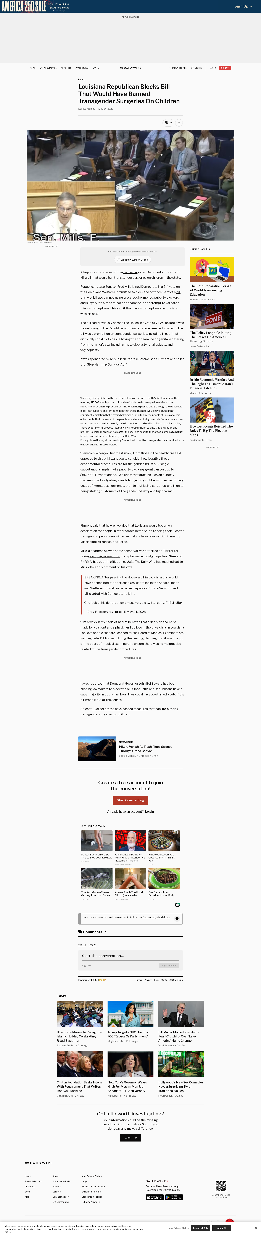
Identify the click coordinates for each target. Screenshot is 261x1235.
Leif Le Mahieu (86, 108)
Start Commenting (130, 800)
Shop (27, 1191)
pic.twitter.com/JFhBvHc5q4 (162, 603)
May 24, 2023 (136, 612)
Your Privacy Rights (92, 1176)
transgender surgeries (130, 277)
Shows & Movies (48, 67)
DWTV (96, 67)
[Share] (179, 123)
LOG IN (213, 68)
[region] (130, 1228)
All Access (66, 67)
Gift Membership (61, 1202)
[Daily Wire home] (130, 68)
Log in (149, 811)
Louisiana (130, 272)
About (56, 1176)
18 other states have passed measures (120, 709)
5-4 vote (169, 286)
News (32, 67)
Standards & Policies (92, 1196)
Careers (57, 1191)
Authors (57, 1186)
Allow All (221, 1228)
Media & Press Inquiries (93, 1186)
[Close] (256, 1228)
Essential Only (200, 1228)
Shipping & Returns (91, 1191)
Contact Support (61, 1196)
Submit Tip (131, 1138)
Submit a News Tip (91, 1202)
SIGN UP (225, 68)
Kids (27, 1196)
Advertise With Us (62, 1181)
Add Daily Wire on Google (134, 259)
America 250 (82, 67)
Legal (84, 1181)
